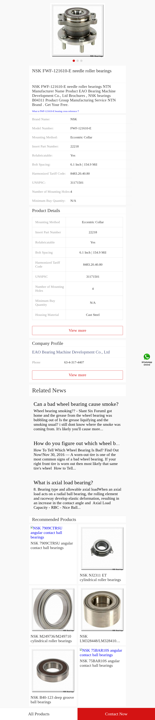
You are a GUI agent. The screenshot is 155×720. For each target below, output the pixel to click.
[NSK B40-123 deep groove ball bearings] (53, 693)
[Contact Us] (147, 360)
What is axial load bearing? (63, 482)
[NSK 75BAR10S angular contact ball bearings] (102, 655)
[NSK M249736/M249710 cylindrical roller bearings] (53, 632)
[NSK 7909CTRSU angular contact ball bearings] (53, 537)
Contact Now (116, 714)
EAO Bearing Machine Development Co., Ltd (71, 352)
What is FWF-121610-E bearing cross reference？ (55, 111)
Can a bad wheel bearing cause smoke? (76, 404)
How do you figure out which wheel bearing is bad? (90, 443)
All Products (38, 714)
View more (77, 330)
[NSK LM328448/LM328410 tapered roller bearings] (102, 632)
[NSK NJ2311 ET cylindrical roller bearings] (102, 570)
